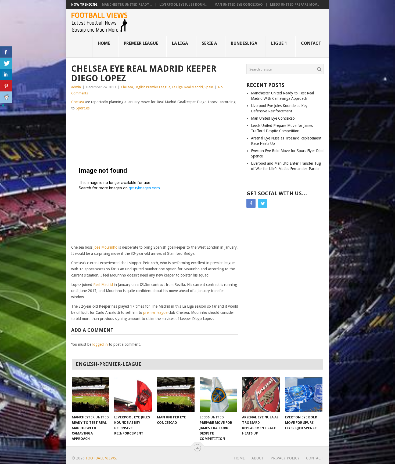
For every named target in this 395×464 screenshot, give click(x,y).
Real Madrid (193, 87)
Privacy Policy (285, 458)
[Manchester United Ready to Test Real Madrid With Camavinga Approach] (90, 394)
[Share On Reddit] (6, 97)
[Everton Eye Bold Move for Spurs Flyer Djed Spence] (303, 394)
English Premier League (152, 87)
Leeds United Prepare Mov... (294, 4)
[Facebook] (251, 203)
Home (104, 43)
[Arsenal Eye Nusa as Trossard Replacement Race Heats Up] (261, 394)
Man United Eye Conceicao (238, 4)
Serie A (209, 43)
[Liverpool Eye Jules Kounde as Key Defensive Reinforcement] (133, 394)
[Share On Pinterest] (6, 85)
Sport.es (82, 108)
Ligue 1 (279, 43)
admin (76, 87)
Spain (208, 87)
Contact (311, 43)
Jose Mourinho (105, 247)
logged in (100, 344)
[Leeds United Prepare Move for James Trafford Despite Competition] (218, 394)
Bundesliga (244, 43)
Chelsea (127, 87)
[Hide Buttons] (2, 107)
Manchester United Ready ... (127, 4)
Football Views (101, 458)
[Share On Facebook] (6, 52)
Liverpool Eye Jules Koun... (183, 4)
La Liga (180, 43)
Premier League (141, 43)
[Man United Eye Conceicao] (176, 394)
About (258, 458)
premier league (155, 312)
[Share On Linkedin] (6, 74)
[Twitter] (262, 203)
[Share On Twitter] (6, 63)
